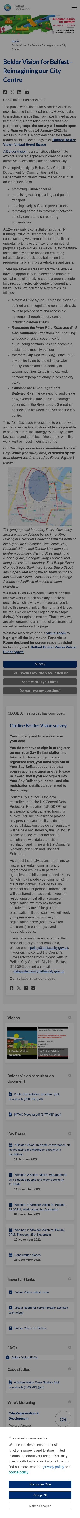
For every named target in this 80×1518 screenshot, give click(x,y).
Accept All (40, 1495)
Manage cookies (40, 1505)
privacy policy (53, 1467)
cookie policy (18, 1472)
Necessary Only (40, 1484)
